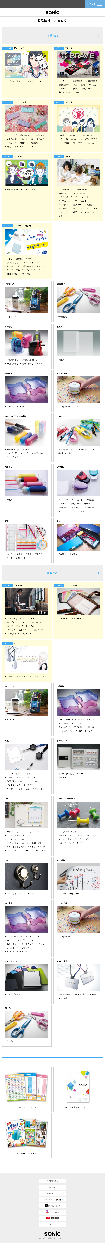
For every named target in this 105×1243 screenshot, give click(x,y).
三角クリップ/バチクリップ (28, 270)
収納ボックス (64, 193)
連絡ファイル (64, 92)
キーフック (63, 777)
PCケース (20, 189)
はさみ (8, 1008)
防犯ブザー (87, 89)
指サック (42, 944)
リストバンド (29, 777)
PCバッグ (11, 630)
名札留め (92, 85)
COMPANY (52, 1181)
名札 (7, 741)
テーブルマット (82, 197)
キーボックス (62, 741)
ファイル (26, 274)
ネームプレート (13, 676)
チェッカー (91, 143)
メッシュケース (65, 731)
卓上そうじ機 (79, 85)
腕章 (28, 789)
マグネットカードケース (17, 839)
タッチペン (32, 189)
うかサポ (64, 102)
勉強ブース (78, 205)
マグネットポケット (15, 835)
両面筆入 (75, 89)
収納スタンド (24, 630)
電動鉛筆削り (64, 85)
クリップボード (11, 961)
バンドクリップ (13, 785)
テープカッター (65, 201)
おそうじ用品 (62, 373)
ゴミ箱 (94, 208)
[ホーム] (52, 12)
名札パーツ (76, 618)
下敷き (59, 327)
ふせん (74, 139)
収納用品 (8, 373)
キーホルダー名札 (66, 719)
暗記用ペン (28, 266)
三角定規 (39, 554)
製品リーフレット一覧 (26, 1153)
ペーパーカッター (31, 263)
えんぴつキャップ (23, 449)
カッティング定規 (14, 554)
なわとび (8, 467)
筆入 (58, 521)
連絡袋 (72, 135)
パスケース (63, 89)
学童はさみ (61, 284)
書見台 (10, 189)
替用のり (40, 266)
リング (10, 270)
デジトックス (14, 48)
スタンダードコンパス (68, 449)
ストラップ (63, 81)
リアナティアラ (15, 102)
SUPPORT (52, 1187)
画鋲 (69, 839)
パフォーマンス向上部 (18, 226)
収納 (75, 212)
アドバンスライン (68, 585)
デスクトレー (83, 723)
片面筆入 (62, 554)
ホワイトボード (65, 197)
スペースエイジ (15, 643)
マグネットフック (39, 850)
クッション (83, 208)
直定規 (28, 554)
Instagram (53, 1212)
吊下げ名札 (63, 618)
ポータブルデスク (88, 212)
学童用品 (52, 35)
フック (61, 839)
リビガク (64, 156)
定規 (7, 521)
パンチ (10, 259)
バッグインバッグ (86, 135)
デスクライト (64, 212)
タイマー (62, 208)
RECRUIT (52, 1193)
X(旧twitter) (54, 1206)
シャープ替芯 (64, 143)
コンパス (60, 416)
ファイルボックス (66, 723)
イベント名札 (15, 774)
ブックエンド (81, 201)
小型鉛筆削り (92, 81)
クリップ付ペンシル (24, 940)
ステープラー (12, 944)
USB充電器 (12, 633)
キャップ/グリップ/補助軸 (15, 416)
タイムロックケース (15, 81)
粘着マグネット (38, 843)
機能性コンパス (87, 449)
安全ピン (78, 839)
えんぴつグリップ (14, 453)
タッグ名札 (41, 676)
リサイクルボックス (85, 719)
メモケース (63, 139)
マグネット (9, 799)
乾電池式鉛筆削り (29, 360)
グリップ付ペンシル (89, 139)
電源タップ (38, 630)
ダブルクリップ (89, 835)
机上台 (91, 727)
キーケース (63, 507)
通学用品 (60, 467)
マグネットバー (32, 832)
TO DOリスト (13, 274)
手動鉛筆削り (77, 81)
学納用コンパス (65, 453)
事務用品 (52, 572)
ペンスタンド (64, 205)
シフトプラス (14, 156)
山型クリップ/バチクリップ (70, 843)
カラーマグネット (14, 832)
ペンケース (9, 284)
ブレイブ (64, 48)
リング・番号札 (39, 789)
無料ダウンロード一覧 (26, 1107)
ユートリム (14, 585)
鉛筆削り (8, 327)
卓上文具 (8, 903)
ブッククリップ (13, 263)
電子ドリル (78, 143)
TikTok (52, 1224)
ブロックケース (34, 81)
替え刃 (61, 216)
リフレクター (79, 92)
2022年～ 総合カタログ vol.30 (78, 1107)
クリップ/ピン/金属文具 (66, 799)
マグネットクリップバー (17, 850)
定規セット (21, 558)
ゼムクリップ (91, 839)
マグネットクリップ (36, 847)
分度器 (10, 558)
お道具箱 (75, 507)
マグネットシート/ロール (18, 843)
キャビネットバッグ (15, 622)
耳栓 (18, 266)
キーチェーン (77, 500)
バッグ (72, 208)
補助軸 (10, 449)
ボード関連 (61, 860)
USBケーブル (25, 633)
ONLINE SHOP (52, 1199)
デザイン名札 (62, 961)
